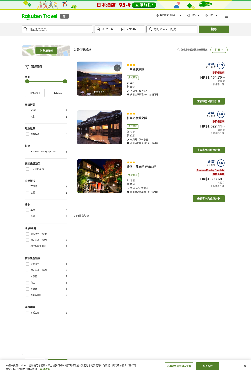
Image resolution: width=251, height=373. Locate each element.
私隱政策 (45, 369)
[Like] (117, 67)
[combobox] (57, 29)
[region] (125, 366)
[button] (39, 16)
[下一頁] (118, 78)
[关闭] (245, 366)
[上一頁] (81, 78)
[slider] (27, 81)
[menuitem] (169, 15)
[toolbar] (119, 29)
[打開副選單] (226, 16)
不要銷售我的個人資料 (179, 366)
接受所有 (208, 366)
